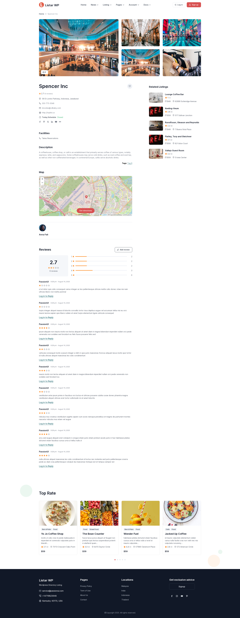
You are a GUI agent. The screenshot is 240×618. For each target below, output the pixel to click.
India (123, 591)
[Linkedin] (52, 122)
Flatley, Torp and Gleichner (178, 136)
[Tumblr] (48, 122)
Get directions (85, 211)
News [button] (93, 5)
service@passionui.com (53, 591)
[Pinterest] (44, 122)
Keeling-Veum (172, 108)
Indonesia (126, 595)
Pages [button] (119, 5)
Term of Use (85, 591)
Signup (182, 586)
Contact (83, 600)
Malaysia (125, 586)
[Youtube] (56, 122)
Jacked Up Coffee (175, 533)
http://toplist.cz (48, 113)
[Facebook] (40, 122)
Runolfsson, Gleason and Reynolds (182, 122)
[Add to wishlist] (129, 86)
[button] (52, 117)
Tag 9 (129, 163)
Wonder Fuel (131, 533)
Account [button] (133, 5)
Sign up (195, 5)
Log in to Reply (46, 296)
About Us (84, 595)
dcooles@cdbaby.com (51, 108)
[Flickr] (60, 122)
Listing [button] (106, 5)
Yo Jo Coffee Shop (52, 533)
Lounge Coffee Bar (174, 94)
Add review (125, 250)
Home (83, 5)
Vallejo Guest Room (174, 150)
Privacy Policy (86, 586)
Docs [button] (146, 5)
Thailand (125, 600)
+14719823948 (49, 596)
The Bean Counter (93, 533)
